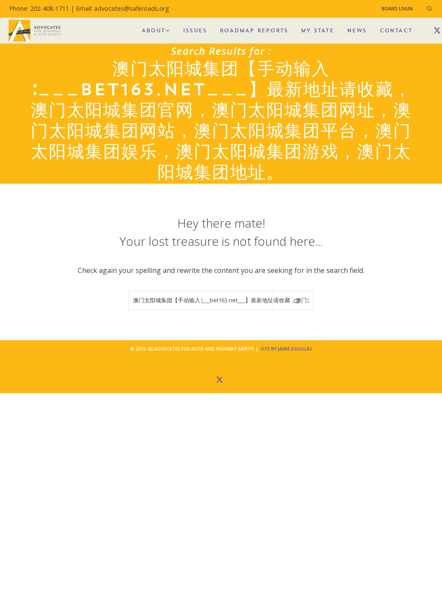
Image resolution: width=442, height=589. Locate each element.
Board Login (397, 9)
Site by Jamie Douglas (286, 349)
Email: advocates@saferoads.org (122, 8)
